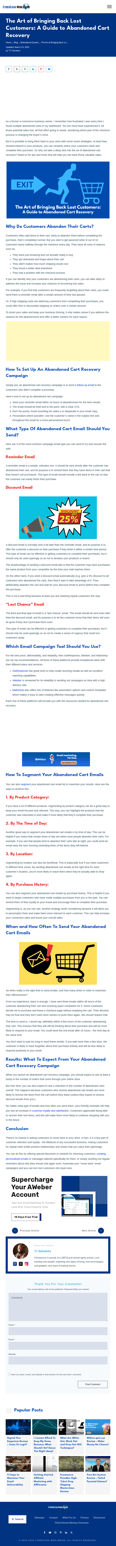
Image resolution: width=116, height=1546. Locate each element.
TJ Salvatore (42, 1251)
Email (11, 1339)
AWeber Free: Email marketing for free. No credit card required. (56, 759)
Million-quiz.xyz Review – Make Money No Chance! (98, 1441)
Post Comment (92, 1384)
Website (12, 1354)
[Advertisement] (58, 96)
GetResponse (20, 670)
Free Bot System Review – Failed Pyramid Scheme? (97, 1478)
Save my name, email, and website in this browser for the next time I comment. (46, 1374)
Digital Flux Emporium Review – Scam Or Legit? (17, 1441)
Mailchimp (18, 690)
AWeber (17, 680)
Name (11, 1325)
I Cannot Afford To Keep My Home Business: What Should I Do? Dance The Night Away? (45, 1445)
